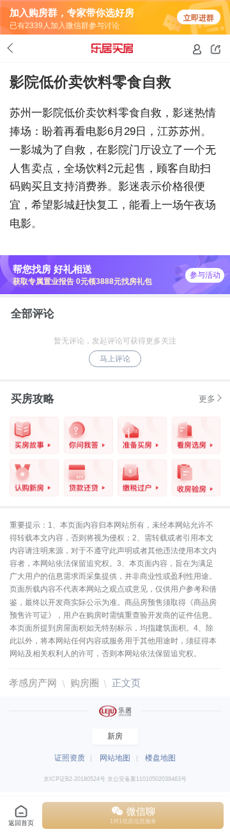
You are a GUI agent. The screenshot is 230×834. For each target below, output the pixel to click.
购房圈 (84, 682)
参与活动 (205, 275)
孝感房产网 (33, 682)
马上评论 (115, 359)
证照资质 (69, 758)
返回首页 (21, 822)
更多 (207, 399)
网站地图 (115, 758)
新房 (115, 736)
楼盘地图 (160, 758)
